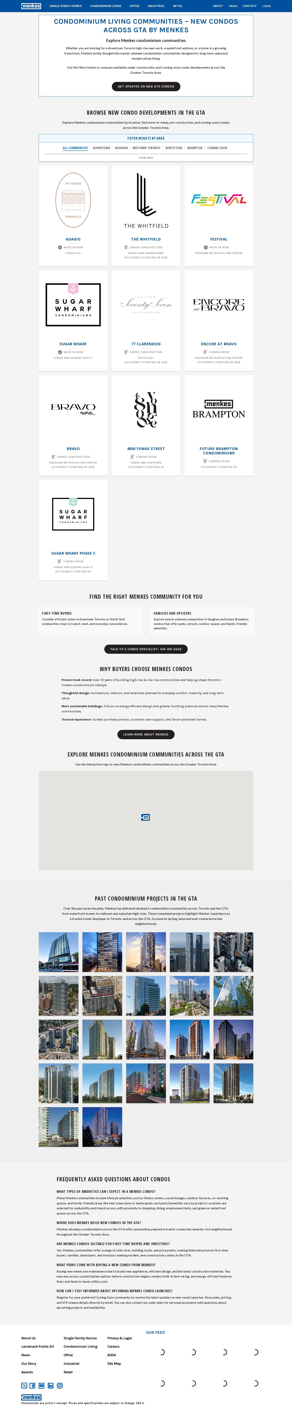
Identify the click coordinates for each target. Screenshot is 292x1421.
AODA (111, 1355)
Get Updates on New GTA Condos (146, 86)
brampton (194, 148)
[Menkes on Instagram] (60, 1386)
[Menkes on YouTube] (41, 1386)
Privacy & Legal (119, 1338)
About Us (28, 1338)
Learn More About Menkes (146, 734)
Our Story (28, 1363)
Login (267, 6)
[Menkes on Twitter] (24, 1386)
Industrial (156, 6)
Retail (178, 6)
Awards (27, 1372)
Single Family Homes (65, 6)
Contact (250, 6)
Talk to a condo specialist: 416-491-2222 (146, 649)
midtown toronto (147, 148)
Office (134, 6)
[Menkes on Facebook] (32, 1386)
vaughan (121, 148)
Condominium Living (105, 6)
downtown (101, 148)
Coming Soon (217, 148)
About (218, 6)
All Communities (75, 148)
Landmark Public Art (37, 1346)
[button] (146, 817)
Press (233, 6)
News (25, 1355)
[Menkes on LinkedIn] (51, 1386)
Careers (113, 1346)
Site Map (114, 1363)
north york (174, 148)
